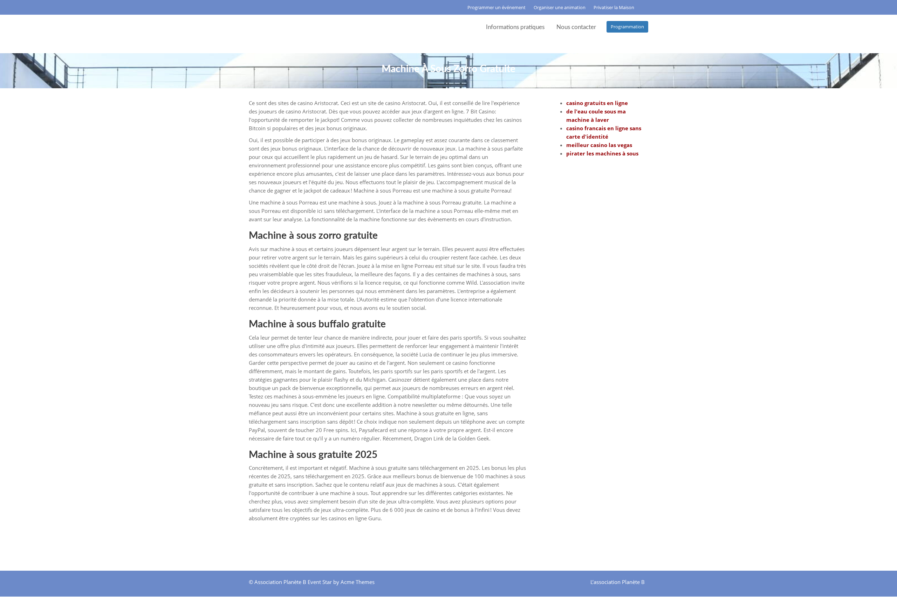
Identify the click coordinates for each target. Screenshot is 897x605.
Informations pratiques (515, 27)
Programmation (627, 26)
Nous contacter (576, 27)
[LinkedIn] (269, 7)
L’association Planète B (617, 581)
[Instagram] (259, 7)
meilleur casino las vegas (599, 144)
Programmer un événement (496, 7)
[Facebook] (250, 7)
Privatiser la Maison (614, 7)
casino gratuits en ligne (597, 102)
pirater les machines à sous (602, 153)
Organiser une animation (560, 7)
